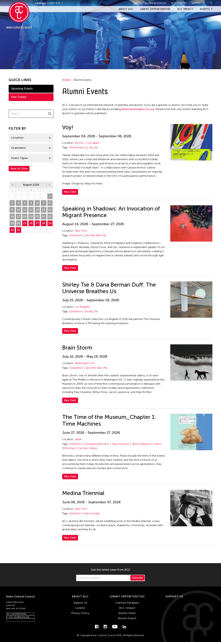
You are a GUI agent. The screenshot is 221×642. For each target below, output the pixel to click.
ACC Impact (185, 9)
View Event (70, 191)
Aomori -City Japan (87, 142)
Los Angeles (82, 306)
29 (50, 223)
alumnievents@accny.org (138, 109)
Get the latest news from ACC (110, 569)
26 (31, 223)
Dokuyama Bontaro (97, 444)
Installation (76, 367)
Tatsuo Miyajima (142, 444)
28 (43, 223)
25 (24, 223)
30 (12, 230)
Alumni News (127, 613)
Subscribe (137, 577)
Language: (41, 3)
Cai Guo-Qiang (87, 448)
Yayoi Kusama (120, 444)
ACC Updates (178, 3)
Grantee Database (127, 602)
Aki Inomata (92, 513)
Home (66, 79)
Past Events (18, 97)
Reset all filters (19, 168)
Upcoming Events (22, 88)
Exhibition (75, 235)
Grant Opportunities (155, 9)
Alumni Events (127, 618)
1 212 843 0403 (18, 614)
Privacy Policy (80, 613)
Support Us (198, 3)
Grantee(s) (18, 147)
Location (17, 137)
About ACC (126, 9)
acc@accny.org (21, 617)
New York (81, 230)
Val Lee (93, 147)
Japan (78, 439)
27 (37, 223)
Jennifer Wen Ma (95, 235)
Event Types (19, 158)
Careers (80, 607)
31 (18, 230)
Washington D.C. (85, 363)
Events (205, 9)
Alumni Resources (155, 3)
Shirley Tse (91, 311)
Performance (77, 147)
